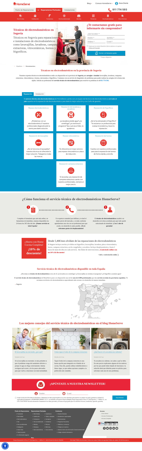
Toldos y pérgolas (49, 416)
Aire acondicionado (22, 424)
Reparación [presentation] (28, 94)
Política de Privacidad (94, 48)
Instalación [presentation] (40, 94)
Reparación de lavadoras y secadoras (71, 108)
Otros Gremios (49, 429)
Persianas (35, 427)
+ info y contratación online (108, 255)
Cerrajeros (48, 419)
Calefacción (36, 416)
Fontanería (20, 413)
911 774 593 (119, 9)
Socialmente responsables (64, 416)
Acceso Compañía (106, 418)
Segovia (19, 284)
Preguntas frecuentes (63, 421)
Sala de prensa (61, 419)
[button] (5, 446)
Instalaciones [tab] (69, 10)
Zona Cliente (105, 413)
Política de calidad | (114, 440)
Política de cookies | (93, 440)
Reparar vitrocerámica (71, 136)
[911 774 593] (110, 9)
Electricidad (20, 416)
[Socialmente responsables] (57, 416)
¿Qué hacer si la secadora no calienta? (108, 352)
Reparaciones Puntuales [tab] (50, 10)
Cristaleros (48, 421)
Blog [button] (89, 3)
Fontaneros (36, 419)
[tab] (28, 94)
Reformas (47, 427)
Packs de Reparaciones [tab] (24, 10)
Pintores (47, 424)
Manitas (35, 424)
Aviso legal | (73, 440)
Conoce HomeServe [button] (103, 3)
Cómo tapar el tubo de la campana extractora (70, 352)
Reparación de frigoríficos (103, 108)
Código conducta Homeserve (65, 432)
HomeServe (19, 66)
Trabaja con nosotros (63, 427)
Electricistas (36, 413)
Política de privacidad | (82, 440)
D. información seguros (23, 435)
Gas (18, 421)
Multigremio (20, 427)
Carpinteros (48, 413)
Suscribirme (120, 397)
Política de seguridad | (103, 440)
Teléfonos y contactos (63, 424)
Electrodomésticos (30, 66)
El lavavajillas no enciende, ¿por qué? (29, 352)
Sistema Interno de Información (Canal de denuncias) (71, 429)
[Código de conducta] (57, 432)
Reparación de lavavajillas (38, 136)
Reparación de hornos (103, 136)
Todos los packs (21, 432)
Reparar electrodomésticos (38, 108)
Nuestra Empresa (62, 413)
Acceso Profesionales (107, 416)
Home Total (20, 429)
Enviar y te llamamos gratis (108, 53)
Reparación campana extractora (71, 164)
